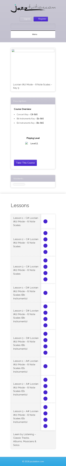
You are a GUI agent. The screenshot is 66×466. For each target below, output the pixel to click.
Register (42, 19)
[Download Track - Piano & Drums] (45, 252)
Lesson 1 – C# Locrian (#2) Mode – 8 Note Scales (25, 221)
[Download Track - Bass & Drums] (45, 239)
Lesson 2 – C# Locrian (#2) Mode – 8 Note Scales (25, 243)
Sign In (27, 19)
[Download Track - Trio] (45, 233)
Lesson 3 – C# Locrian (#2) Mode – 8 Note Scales (25, 270)
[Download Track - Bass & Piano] (45, 246)
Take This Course (25, 162)
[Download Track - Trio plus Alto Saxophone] (45, 221)
